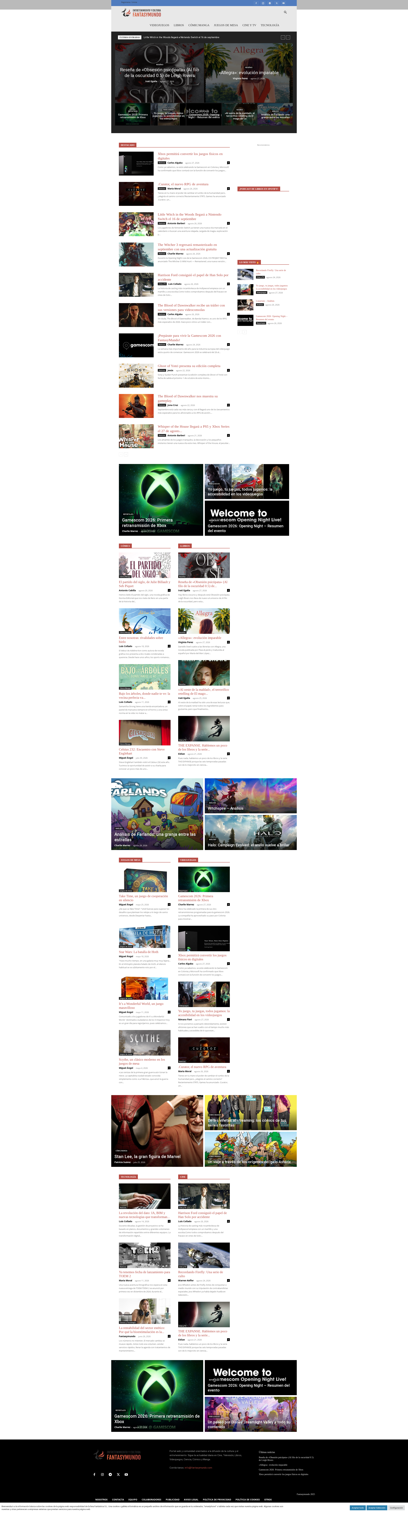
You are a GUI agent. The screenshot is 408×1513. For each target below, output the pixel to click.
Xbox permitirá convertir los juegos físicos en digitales (202, 957)
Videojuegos (159, 25)
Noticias (162, 163)
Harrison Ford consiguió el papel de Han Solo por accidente (202, 1215)
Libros (179, 25)
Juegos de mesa (226, 25)
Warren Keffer (186, 1280)
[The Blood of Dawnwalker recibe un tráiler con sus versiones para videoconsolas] (136, 315)
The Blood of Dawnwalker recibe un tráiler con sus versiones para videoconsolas (186, 37)
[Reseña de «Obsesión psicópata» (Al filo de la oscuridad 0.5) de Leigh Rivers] (159, 73)
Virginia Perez (240, 78)
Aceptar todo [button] (358, 1508)
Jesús (170, 370)
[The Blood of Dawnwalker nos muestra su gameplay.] (136, 406)
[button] (285, 12)
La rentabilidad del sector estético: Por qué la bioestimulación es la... (142, 1330)
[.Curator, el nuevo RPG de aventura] (136, 194)
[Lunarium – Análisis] (245, 305)
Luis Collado (175, 283)
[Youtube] (283, 3)
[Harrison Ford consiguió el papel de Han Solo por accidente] (136, 285)
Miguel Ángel (126, 757)
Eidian (181, 753)
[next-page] (126, 454)
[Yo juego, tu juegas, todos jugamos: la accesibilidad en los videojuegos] (168, 114)
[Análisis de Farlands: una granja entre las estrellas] (275, 114)
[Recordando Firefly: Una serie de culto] (245, 274)
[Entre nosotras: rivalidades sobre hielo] (145, 621)
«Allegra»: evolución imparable (199, 638)
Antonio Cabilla (127, 590)
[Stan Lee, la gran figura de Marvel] (157, 1131)
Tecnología (270, 25)
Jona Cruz (173, 405)
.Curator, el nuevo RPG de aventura (183, 184)
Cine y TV (249, 25)
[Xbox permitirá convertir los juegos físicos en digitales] (136, 164)
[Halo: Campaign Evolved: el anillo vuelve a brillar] (251, 832)
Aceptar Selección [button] (376, 1508)
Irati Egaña (151, 81)
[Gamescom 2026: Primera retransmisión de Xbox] (132, 114)
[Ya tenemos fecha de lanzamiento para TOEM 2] (145, 1255)
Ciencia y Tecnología (128, 1322)
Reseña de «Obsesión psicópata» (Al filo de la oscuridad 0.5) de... (202, 584)
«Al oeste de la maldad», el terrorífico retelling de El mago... (203, 692)
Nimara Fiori (185, 1019)
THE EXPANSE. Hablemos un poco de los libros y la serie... (202, 747)
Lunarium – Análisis (265, 301)
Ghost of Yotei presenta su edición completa (189, 366)
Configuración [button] (396, 1508)
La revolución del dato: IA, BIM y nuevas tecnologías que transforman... (144, 1215)
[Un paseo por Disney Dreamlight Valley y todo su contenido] (251, 1414)
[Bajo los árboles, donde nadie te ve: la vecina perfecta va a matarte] (145, 677)
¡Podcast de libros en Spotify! (258, 189)
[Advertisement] (263, 167)
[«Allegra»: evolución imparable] (248, 73)
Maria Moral (174, 188)
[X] (276, 3)
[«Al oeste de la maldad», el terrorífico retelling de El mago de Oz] (239, 114)
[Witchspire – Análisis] (251, 795)
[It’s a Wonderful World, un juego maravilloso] (145, 987)
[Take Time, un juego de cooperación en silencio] (145, 879)
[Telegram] (269, 3)
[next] (288, 37)
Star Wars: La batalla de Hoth (138, 952)
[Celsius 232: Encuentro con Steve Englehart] (145, 732)
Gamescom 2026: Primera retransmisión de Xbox (195, 898)
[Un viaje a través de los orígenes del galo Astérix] (251, 1149)
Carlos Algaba (175, 162)
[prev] (283, 37)
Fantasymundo (127, 1336)
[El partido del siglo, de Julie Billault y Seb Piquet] (145, 565)
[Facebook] (256, 3)
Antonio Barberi (176, 223)
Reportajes (133, 111)
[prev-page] (121, 454)
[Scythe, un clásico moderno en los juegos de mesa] (145, 1043)
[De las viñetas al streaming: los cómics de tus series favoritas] (251, 1112)
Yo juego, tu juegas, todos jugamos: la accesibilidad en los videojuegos (204, 1013)
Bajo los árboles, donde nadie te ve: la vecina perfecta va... (144, 695)
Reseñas (159, 65)
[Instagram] (263, 3)
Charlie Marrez (175, 253)
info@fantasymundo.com (198, 1467)
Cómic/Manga (198, 25)
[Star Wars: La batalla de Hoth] (145, 935)
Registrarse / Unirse (129, 2)
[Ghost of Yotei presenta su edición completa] (136, 376)
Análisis (275, 111)
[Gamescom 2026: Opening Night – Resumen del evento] (204, 114)
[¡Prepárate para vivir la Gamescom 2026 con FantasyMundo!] (136, 345)
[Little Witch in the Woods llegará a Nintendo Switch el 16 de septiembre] (136, 224)
